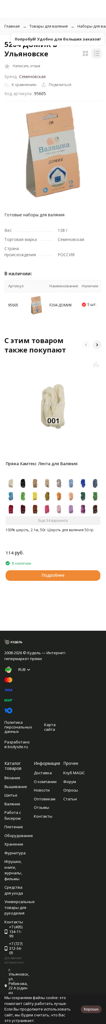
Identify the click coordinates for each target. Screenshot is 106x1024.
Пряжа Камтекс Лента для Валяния (41, 463)
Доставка (43, 772)
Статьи (70, 799)
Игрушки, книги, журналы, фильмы (13, 870)
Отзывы (41, 807)
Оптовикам (44, 799)
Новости (42, 790)
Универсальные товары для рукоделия (19, 907)
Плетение (13, 826)
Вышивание (15, 786)
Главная (12, 26)
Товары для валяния (48, 26)
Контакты (43, 816)
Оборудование (18, 835)
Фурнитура (15, 853)
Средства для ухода (13, 890)
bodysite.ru (18, 746)
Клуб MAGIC (74, 772)
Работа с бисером (12, 815)
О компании (45, 781)
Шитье (10, 795)
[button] (86, 344)
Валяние (12, 804)
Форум (69, 781)
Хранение (13, 844)
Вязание (12, 777)
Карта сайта (50, 727)
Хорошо (91, 1009)
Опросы (70, 790)
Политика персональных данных (18, 727)
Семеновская (32, 76)
